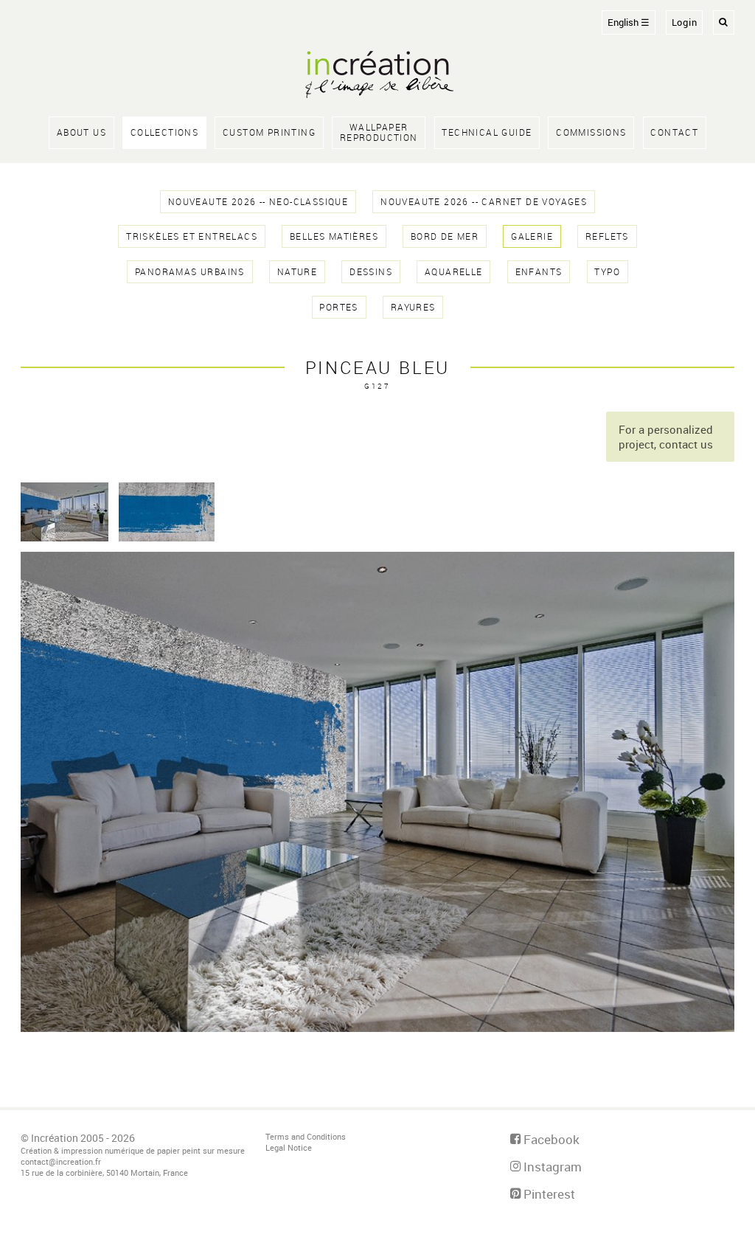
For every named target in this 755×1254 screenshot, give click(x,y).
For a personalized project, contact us (666, 436)
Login (684, 22)
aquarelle (454, 271)
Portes (338, 307)
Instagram (551, 1166)
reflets (607, 236)
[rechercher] (723, 22)
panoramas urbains (190, 271)
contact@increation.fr (61, 1161)
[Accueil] (377, 76)
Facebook (550, 1139)
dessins (370, 271)
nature (297, 271)
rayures (413, 307)
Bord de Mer (445, 236)
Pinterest (548, 1193)
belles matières (334, 236)
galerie (532, 236)
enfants (539, 271)
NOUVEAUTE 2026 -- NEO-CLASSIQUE (258, 201)
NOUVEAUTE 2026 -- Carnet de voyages (483, 201)
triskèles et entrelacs (191, 236)
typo (607, 271)
